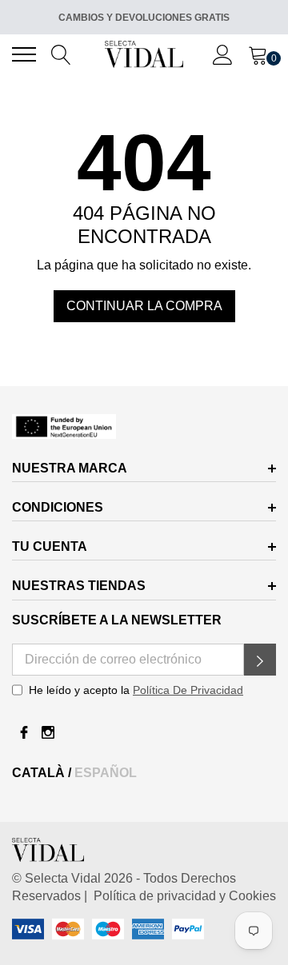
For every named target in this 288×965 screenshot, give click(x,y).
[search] (61, 53)
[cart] (258, 53)
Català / (43, 773)
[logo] (144, 54)
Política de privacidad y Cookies (181, 896)
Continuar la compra (144, 306)
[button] (260, 660)
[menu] (24, 54)
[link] (144, 426)
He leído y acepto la (136, 690)
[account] (223, 53)
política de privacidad (188, 690)
